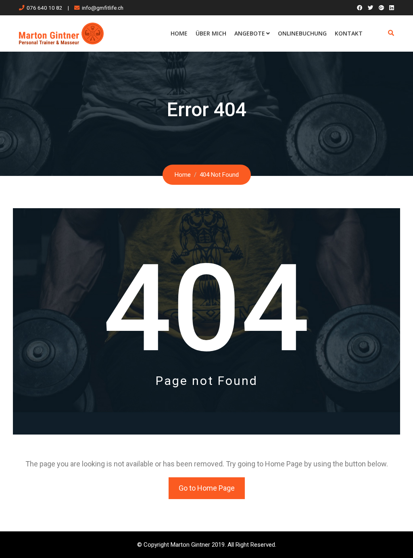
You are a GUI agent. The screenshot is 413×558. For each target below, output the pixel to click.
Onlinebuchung (302, 33)
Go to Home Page (207, 488)
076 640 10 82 (45, 7)
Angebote (249, 33)
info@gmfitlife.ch (102, 7)
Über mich (211, 33)
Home (179, 33)
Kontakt (349, 33)
